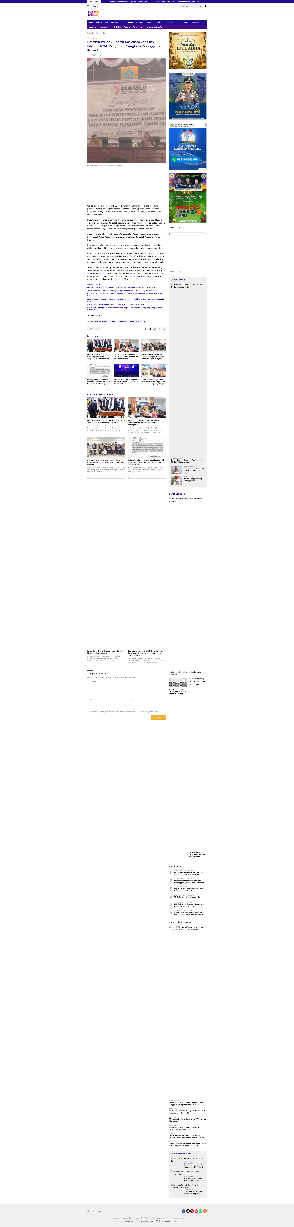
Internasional (116, 22)
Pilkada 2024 (134, 321)
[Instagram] (196, 1211)
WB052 (94, 54)
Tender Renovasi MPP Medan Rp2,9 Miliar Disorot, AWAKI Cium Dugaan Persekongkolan (186, 1136)
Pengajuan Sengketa (118, 321)
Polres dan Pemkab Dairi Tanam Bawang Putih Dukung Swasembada (193, 1193)
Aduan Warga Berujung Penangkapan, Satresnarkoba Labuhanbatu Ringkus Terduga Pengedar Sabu (193, 480)
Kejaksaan (128, 22)
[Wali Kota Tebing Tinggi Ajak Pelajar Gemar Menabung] (188, 1173)
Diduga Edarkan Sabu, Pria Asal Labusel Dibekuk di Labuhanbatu (186, 461)
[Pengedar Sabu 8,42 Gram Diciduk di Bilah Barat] (176, 470)
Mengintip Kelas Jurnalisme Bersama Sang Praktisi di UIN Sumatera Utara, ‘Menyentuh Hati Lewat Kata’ (124, 295)
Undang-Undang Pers (155, 27)
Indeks (95, 6)
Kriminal (150, 22)
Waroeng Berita (93, 38)
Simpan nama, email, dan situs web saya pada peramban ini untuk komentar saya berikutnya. (123, 712)
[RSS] (205, 1211)
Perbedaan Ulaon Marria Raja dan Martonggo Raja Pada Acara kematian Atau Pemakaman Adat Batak (189, 882)
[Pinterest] (192, 1211)
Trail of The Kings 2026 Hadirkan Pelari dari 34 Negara (197, 854)
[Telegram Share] (159, 329)
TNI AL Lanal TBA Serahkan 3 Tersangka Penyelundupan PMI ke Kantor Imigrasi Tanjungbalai (122, 291)
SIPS (143, 321)
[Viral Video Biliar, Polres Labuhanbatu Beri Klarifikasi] (188, 583)
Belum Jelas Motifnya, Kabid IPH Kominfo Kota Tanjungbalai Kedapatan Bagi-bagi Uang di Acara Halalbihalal (124, 309)
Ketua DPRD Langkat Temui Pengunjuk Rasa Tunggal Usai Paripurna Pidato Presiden (186, 1104)
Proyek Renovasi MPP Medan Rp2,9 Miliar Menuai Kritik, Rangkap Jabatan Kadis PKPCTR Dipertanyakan (187, 1145)
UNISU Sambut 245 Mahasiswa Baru (188, 897)
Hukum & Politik (102, 22)
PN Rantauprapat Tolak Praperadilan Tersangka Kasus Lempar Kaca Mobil (187, 1112)
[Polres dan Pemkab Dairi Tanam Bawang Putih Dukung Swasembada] (188, 1186)
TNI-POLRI (195, 22)
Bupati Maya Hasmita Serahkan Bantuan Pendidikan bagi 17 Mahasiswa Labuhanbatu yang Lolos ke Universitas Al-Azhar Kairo (189, 890)
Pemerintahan (172, 22)
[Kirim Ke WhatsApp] (164, 329)
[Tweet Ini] (150, 329)
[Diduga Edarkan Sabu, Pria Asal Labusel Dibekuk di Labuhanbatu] (188, 369)
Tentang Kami (138, 27)
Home (91, 22)
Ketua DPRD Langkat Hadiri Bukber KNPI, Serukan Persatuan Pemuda (184, 1128)
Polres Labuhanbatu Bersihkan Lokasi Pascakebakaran (172, 2)
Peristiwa (184, 22)
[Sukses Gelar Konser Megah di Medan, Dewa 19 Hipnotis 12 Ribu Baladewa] (126, 371)
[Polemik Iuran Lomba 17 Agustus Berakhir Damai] (188, 1159)
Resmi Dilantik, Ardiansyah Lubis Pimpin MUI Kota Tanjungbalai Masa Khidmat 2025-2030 (121, 287)
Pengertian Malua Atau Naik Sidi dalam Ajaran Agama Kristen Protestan (189, 873)
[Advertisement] (126, 186)
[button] (201, 6)
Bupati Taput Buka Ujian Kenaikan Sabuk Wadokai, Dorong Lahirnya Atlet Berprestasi (177, 691)
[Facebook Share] (145, 329)
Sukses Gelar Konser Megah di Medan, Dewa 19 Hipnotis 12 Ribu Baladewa (115, 304)
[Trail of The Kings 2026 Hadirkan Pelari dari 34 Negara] (198, 764)
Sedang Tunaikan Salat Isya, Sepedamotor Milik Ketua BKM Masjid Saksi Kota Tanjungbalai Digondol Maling (125, 300)
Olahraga (160, 22)
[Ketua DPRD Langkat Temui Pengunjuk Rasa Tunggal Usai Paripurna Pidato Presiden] (188, 1012)
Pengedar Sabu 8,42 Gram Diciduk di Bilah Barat (194, 469)
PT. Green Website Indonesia (167, 1221)
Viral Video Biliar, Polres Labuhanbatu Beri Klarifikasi (122, 2)
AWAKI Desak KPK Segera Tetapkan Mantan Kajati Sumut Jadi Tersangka (188, 913)
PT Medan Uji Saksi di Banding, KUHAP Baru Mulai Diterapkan (187, 1120)
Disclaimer (93, 27)
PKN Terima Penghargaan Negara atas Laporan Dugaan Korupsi (189, 905)
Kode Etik (117, 27)
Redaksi (127, 27)
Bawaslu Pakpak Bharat (97, 321)
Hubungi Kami (105, 27)
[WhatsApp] (200, 1211)
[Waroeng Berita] (100, 14)
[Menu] (88, 6)
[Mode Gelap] (205, 6)
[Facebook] (183, 1211)
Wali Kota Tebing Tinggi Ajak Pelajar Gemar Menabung (193, 1179)
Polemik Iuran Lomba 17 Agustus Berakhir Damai (193, 1166)
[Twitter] (188, 1211)
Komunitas (140, 22)
